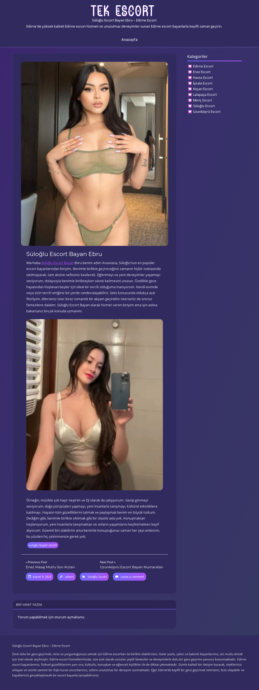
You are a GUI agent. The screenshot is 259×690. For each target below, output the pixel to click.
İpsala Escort (202, 83)
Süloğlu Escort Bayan (57, 262)
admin (69, 577)
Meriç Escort (202, 100)
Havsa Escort (203, 77)
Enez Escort (202, 72)
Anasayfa (129, 39)
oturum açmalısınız (69, 617)
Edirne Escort (203, 66)
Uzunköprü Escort (207, 111)
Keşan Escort (203, 89)
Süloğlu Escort (97, 577)
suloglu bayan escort (43, 545)
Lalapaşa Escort (205, 94)
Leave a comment (132, 577)
